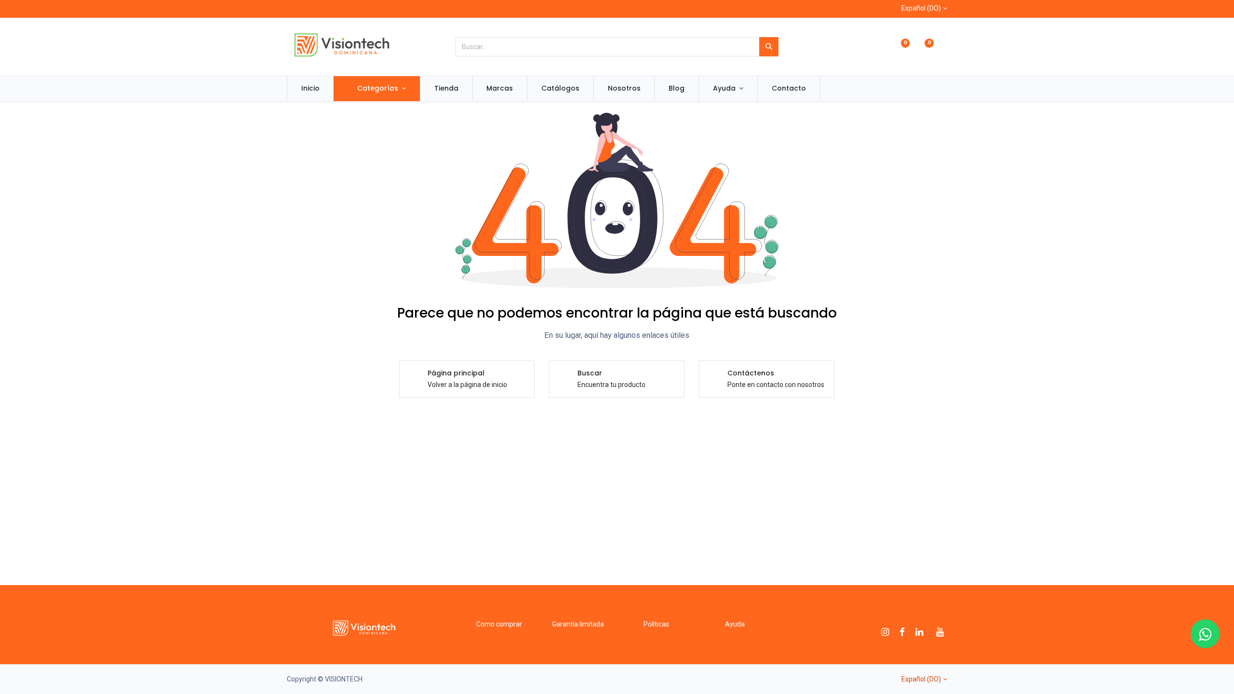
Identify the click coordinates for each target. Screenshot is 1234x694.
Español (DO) (921, 8)
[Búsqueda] (768, 46)
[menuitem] (310, 88)
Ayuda (735, 624)
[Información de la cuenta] (943, 47)
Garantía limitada (578, 624)
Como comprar (499, 624)
